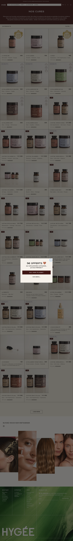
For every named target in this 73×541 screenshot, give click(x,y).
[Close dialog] (50, 260)
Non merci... (36, 277)
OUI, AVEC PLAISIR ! (36, 272)
